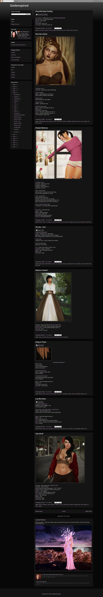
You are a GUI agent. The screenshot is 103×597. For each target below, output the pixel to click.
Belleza (37, 22)
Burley (37, 385)
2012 (14, 144)
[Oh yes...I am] (39, 230)
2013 (14, 142)
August (16, 100)
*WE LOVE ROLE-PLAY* (55, 324)
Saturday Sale (74, 121)
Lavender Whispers (40, 519)
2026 (14, 84)
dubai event (59, 121)
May (15, 107)
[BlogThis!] (56, 28)
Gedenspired (19, 5)
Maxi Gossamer (39, 19)
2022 (14, 88)
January (16, 131)
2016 (14, 136)
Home (64, 511)
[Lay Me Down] (39, 402)
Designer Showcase (56, 30)
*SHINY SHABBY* (39, 92)
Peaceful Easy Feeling (44, 11)
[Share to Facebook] (59, 28)
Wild (39, 265)
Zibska (40, 123)
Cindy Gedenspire (24, 31)
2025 (14, 86)
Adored (47, 121)
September (17, 98)
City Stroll (39, 434)
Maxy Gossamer (69, 504)
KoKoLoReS (38, 106)
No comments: (49, 28)
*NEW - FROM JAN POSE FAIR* (42, 204)
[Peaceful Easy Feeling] (41, 14)
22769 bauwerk (42, 121)
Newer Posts (38, 511)
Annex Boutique (15, 59)
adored (36, 111)
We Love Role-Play (64, 337)
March (16, 111)
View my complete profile (24, 37)
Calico (40, 337)
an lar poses (41, 30)
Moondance (78, 263)
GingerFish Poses (71, 263)
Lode (36, 493)
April (15, 109)
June (15, 105)
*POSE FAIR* (38, 239)
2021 (14, 90)
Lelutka (13, 74)
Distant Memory (41, 128)
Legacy (13, 72)
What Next (89, 222)
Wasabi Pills (38, 209)
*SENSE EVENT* (39, 102)
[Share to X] (58, 28)
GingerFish (37, 489)
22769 (36, 114)
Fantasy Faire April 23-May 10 (18, 44)
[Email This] (55, 28)
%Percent (37, 216)
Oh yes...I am (40, 227)
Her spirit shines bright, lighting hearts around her (52, 574)
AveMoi (46, 263)
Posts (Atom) (67, 516)
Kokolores (65, 121)
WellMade (78, 428)
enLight (13, 52)
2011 (14, 146)
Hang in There (40, 342)
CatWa (36, 384)
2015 (14, 138)
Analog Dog (37, 248)
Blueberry (37, 491)
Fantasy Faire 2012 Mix (41, 581)
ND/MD (69, 121)
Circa (36, 247)
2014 (14, 140)
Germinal (13, 54)
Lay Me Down (40, 399)
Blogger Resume (15, 24)
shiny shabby (84, 121)
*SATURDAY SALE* (39, 88)
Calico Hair (37, 329)
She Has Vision (41, 34)
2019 (14, 92)
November (17, 94)
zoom (85, 393)
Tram (36, 423)
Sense (79, 121)
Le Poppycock (49, 222)
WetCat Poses (84, 428)
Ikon (12, 69)
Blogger (59, 594)
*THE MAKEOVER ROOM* (41, 376)
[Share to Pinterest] (61, 28)
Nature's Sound (41, 270)
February (16, 113)
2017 (14, 134)
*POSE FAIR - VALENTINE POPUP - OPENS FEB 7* (47, 409)
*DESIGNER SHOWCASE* (59, 18)
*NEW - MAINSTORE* (40, 190)
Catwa (36, 23)
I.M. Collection (67, 30)
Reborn (13, 77)
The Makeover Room (66, 393)
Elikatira (37, 499)
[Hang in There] (39, 345)
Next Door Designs (15, 57)
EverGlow (37, 330)
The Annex (77, 222)
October (16, 96)
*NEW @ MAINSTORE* (40, 243)
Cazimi (50, 393)
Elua (36, 20)
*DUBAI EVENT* (39, 98)
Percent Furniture (64, 222)
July (15, 102)
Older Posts (88, 511)
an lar (36, 24)
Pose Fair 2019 (85, 263)
